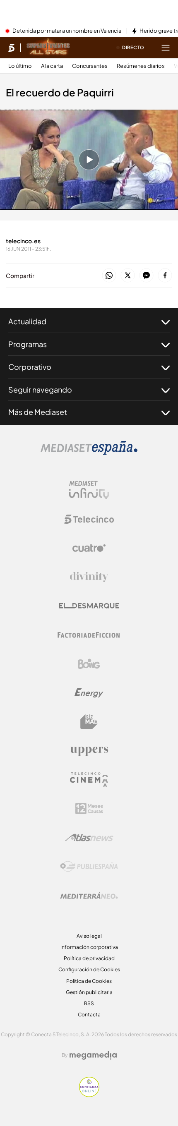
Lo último (20, 66)
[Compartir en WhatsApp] (109, 275)
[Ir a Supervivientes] (48, 47)
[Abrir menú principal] (165, 47)
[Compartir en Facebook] (165, 275)
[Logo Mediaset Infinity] (89, 490)
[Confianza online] (89, 1094)
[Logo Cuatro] (89, 548)
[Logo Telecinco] (89, 519)
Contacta (89, 1014)
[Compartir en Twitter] (127, 275)
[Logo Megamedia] (93, 1055)
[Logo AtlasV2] (89, 837)
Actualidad (27, 321)
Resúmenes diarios (141, 66)
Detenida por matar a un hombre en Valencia (66, 31)
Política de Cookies (89, 981)
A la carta (52, 66)
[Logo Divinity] (89, 577)
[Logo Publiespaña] (89, 866)
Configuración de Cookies (89, 969)
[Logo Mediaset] (89, 452)
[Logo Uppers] (89, 750)
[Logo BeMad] (89, 722)
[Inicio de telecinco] (11, 47)
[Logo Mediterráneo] (89, 895)
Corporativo (29, 366)
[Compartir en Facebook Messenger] (146, 275)
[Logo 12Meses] (89, 808)
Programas (27, 344)
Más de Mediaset (37, 412)
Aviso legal (89, 936)
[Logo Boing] (89, 664)
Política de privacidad (89, 958)
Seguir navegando (40, 389)
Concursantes (90, 66)
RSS (89, 1003)
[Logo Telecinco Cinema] (89, 779)
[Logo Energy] (89, 693)
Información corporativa (89, 947)
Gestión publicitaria (89, 992)
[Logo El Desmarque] (89, 606)
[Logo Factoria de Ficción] (89, 635)
